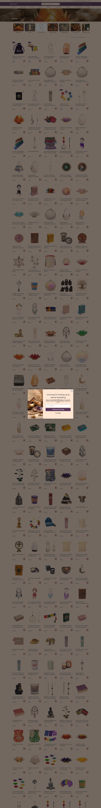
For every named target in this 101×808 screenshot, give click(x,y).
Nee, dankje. (58, 413)
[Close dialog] (72, 391)
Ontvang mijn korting (58, 409)
